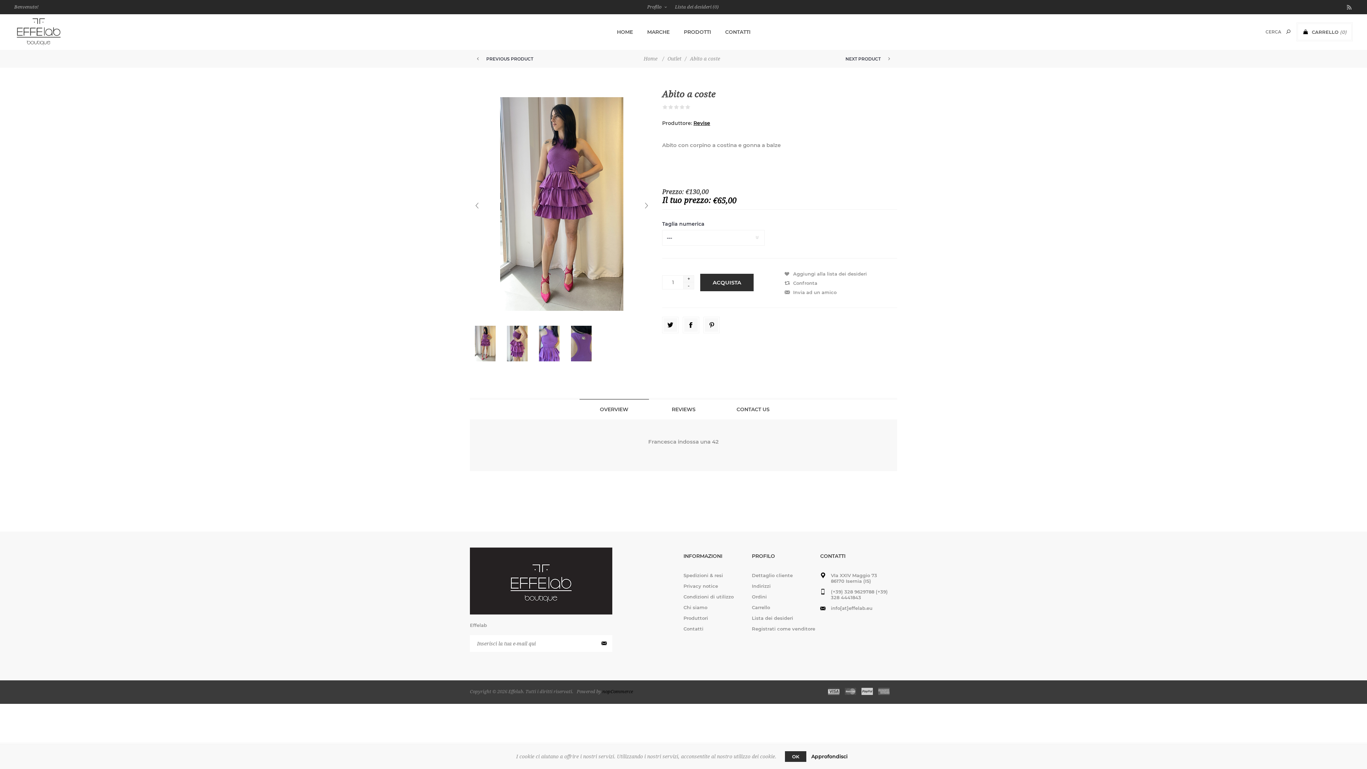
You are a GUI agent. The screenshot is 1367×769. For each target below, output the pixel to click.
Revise (701, 123)
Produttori (696, 618)
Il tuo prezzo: (686, 200)
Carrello (761, 607)
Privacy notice (701, 586)
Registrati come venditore (783, 629)
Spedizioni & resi (703, 575)
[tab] (614, 409)
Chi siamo (695, 607)
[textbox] (1264, 32)
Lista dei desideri (772, 618)
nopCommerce (617, 691)
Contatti (693, 629)
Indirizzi (761, 586)
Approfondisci (829, 756)
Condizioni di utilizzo (709, 597)
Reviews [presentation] (684, 409)
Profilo (654, 7)
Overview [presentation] (614, 409)
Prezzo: (673, 191)
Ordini (759, 597)
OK (795, 756)
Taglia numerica (683, 224)
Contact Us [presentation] (753, 409)
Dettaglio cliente (772, 575)
